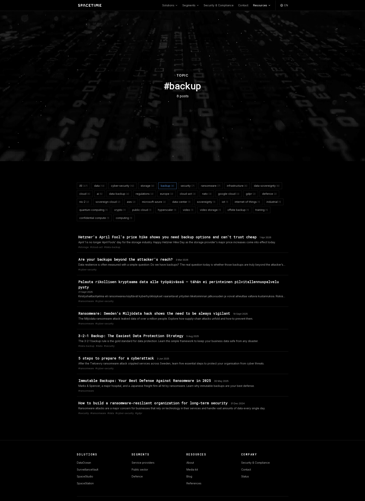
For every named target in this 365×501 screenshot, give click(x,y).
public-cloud (141, 209)
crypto (120, 209)
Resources (260, 5)
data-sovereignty (267, 185)
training (261, 209)
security (187, 185)
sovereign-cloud (108, 201)
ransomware (210, 185)
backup (167, 185)
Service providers (143, 462)
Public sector (140, 469)
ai (100, 193)
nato (207, 193)
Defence (137, 476)
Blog (189, 476)
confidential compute (94, 217)
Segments (189, 5)
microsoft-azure (154, 201)
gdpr (251, 193)
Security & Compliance (219, 5)
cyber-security (122, 185)
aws (131, 201)
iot (225, 201)
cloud (84, 193)
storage (147, 185)
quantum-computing (93, 209)
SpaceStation (85, 483)
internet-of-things (247, 201)
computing (124, 217)
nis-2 (84, 201)
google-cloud (228, 193)
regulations (144, 193)
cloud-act (188, 193)
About (190, 462)
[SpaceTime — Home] (90, 5)
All (83, 185)
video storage (210, 209)
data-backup (119, 193)
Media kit (192, 469)
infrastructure (237, 185)
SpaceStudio (85, 476)
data (99, 185)
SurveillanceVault (87, 469)
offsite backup (238, 209)
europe (166, 193)
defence (269, 193)
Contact (243, 5)
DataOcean (84, 462)
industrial (274, 201)
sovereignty (206, 201)
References (193, 483)
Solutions (168, 5)
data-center (181, 201)
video (188, 209)
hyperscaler (167, 209)
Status (245, 476)
